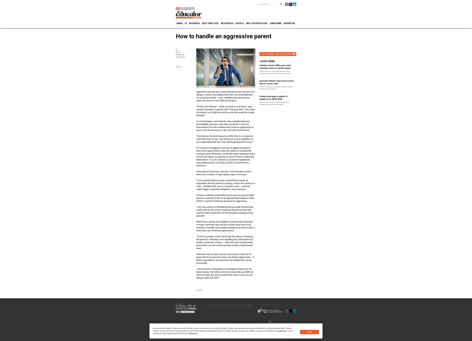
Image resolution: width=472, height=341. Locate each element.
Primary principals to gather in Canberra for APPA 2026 (273, 97)
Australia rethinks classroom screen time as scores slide (276, 82)
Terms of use (277, 304)
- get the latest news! (277, 54)
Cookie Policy (248, 304)
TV (185, 23)
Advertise (289, 23)
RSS (245, 307)
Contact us (229, 307)
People (222, 304)
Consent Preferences (262, 304)
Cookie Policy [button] (281, 331)
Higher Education (187, 8)
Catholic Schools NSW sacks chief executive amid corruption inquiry (275, 66)
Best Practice (210, 23)
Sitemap (238, 307)
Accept (309, 332)
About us (230, 304)
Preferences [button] (193, 333)
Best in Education (256, 23)
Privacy (238, 304)
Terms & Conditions (216, 307)
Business (194, 23)
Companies (213, 304)
